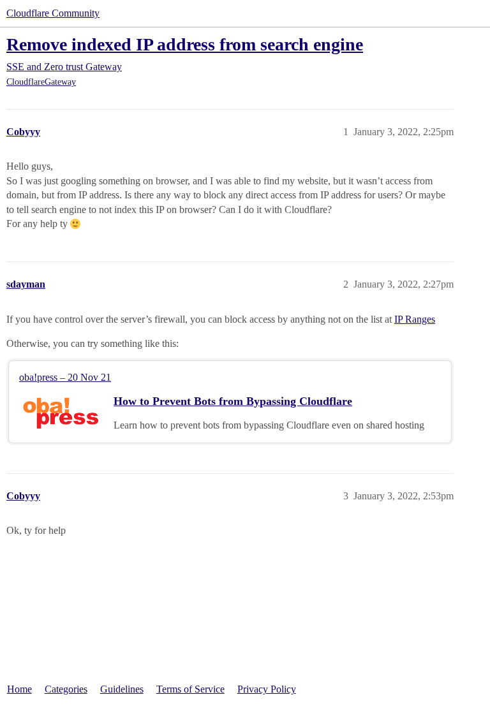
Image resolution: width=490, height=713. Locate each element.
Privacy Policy (266, 689)
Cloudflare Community (53, 13)
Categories (66, 689)
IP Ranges (414, 319)
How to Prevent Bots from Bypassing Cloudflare (233, 401)
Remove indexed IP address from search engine (184, 44)
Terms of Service (190, 689)
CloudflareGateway (41, 82)
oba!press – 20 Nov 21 (65, 377)
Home (19, 689)
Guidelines (122, 689)
